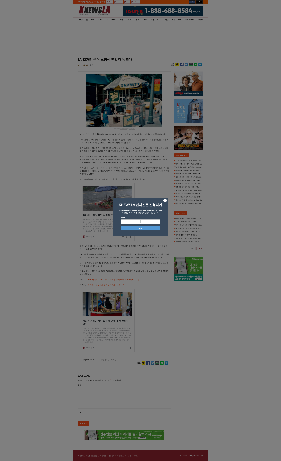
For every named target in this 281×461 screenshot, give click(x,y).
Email (123, 217)
